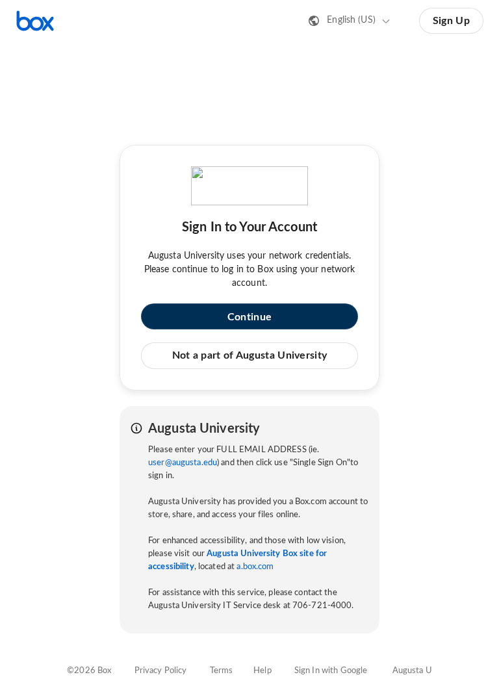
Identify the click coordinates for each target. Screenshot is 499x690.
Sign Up (451, 21)
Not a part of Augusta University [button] (249, 355)
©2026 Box (89, 671)
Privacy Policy (160, 671)
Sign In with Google (330, 671)
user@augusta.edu (182, 463)
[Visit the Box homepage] (35, 20)
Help (262, 671)
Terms (221, 671)
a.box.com (255, 567)
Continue (249, 317)
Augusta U (412, 671)
